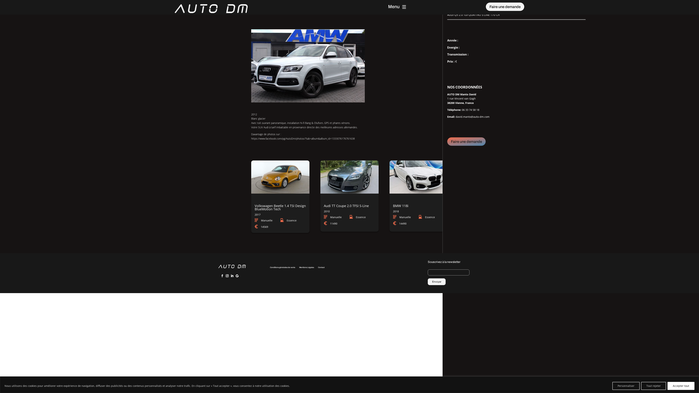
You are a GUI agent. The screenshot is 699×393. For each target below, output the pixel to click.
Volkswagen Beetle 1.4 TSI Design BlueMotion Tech (280, 207)
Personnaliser (626, 386)
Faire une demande (505, 7)
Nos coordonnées (464, 87)
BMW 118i (400, 206)
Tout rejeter (653, 386)
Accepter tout (681, 386)
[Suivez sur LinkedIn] (232, 276)
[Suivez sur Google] (237, 276)
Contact (321, 267)
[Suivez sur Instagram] (227, 276)
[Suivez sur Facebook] (222, 276)
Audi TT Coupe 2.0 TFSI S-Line (346, 206)
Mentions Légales (306, 267)
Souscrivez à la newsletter (444, 261)
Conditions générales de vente (282, 267)
